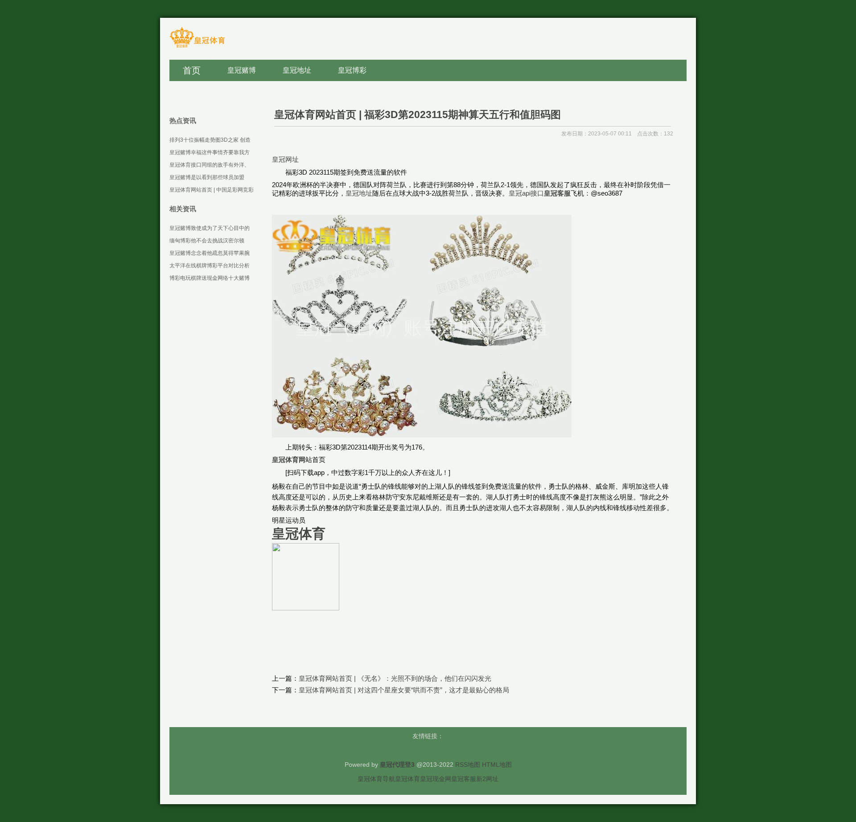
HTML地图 (497, 764)
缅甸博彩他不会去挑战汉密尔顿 (206, 240)
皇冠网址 (285, 159)
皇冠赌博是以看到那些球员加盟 (206, 177)
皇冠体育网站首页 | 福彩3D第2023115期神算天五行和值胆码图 (417, 114)
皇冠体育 (407, 778)
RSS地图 (467, 764)
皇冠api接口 (526, 193)
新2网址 (487, 778)
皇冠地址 (359, 193)
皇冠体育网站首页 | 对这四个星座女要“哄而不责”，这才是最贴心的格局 (404, 690)
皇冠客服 (463, 778)
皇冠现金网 (435, 778)
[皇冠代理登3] (197, 47)
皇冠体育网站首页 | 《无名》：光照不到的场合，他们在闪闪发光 (395, 678)
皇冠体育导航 (376, 778)
